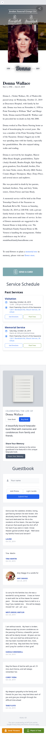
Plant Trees (32, 317)
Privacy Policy (16, 724)
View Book (12, 419)
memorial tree (31, 251)
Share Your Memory (15, 456)
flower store (29, 255)
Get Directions (13, 317)
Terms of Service (29, 724)
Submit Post (23, 496)
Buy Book (24, 419)
